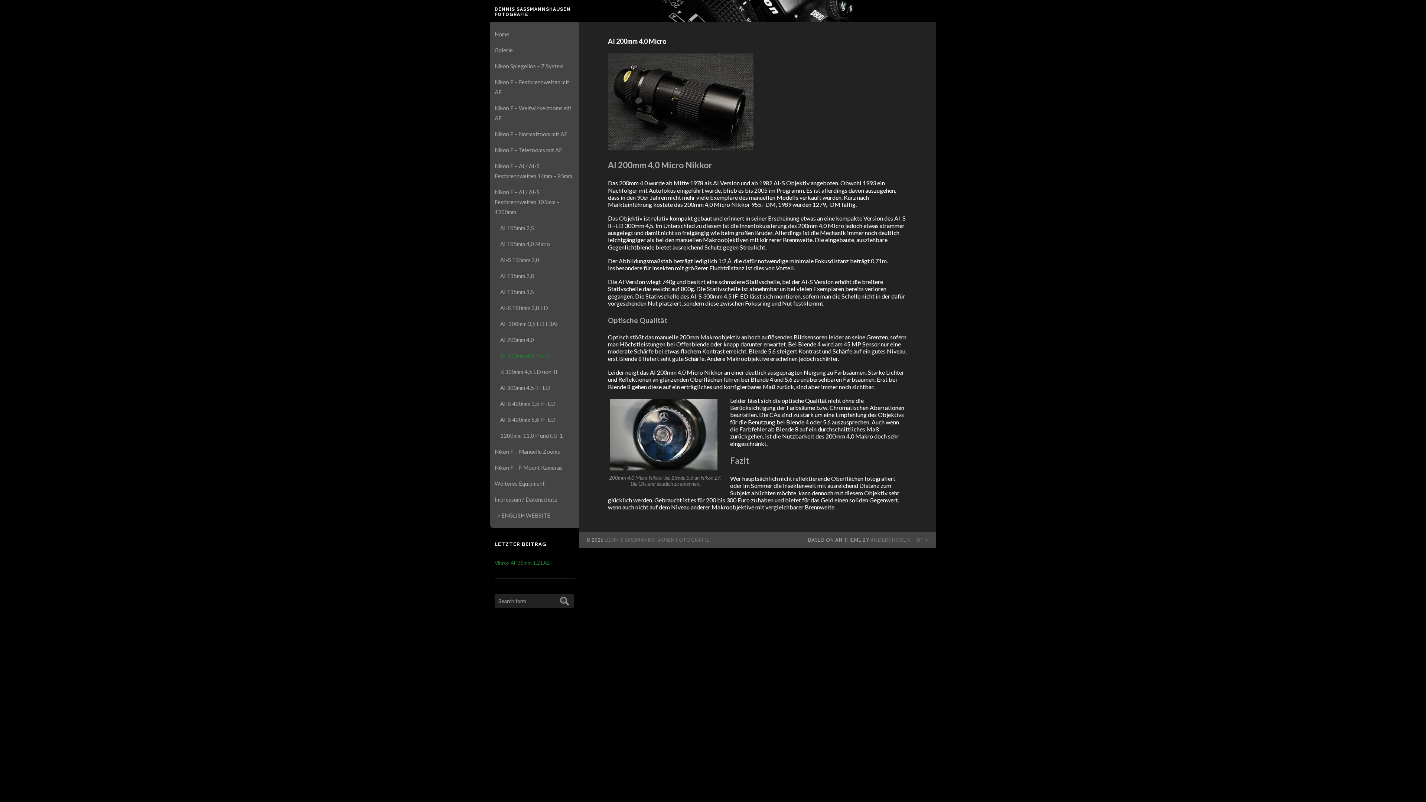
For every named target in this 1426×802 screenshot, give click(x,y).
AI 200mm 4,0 (517, 339)
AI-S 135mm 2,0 (519, 260)
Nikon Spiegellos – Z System (529, 66)
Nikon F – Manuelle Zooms (527, 451)
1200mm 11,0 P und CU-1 (531, 435)
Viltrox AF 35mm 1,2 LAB (522, 563)
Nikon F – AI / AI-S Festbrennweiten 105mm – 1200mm (527, 202)
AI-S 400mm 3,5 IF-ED (528, 403)
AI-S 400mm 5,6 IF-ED (528, 419)
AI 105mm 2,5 (517, 228)
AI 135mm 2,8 (517, 276)
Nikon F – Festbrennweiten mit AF (532, 87)
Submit (563, 600)
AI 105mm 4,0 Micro (525, 244)
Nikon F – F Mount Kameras (529, 467)
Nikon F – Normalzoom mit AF (531, 134)
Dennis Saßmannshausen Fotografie (533, 12)
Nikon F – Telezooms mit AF (528, 150)
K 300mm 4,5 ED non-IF (529, 371)
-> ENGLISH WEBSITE (522, 515)
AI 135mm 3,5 (517, 291)
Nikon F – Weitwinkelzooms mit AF (533, 113)
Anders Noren (890, 540)
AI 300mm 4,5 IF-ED (525, 387)
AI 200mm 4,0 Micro (525, 355)
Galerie (504, 50)
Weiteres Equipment (520, 483)
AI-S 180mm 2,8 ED (524, 307)
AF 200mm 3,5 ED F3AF (529, 323)
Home (502, 34)
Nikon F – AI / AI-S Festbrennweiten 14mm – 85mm (533, 171)
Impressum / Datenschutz (526, 499)
